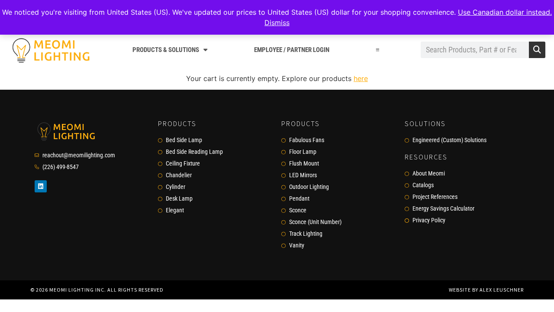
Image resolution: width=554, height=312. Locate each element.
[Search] (537, 50)
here (361, 78)
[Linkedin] (41, 186)
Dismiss (277, 22)
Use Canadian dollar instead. (505, 12)
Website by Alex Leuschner (486, 289)
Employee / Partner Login (291, 50)
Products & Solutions (165, 50)
